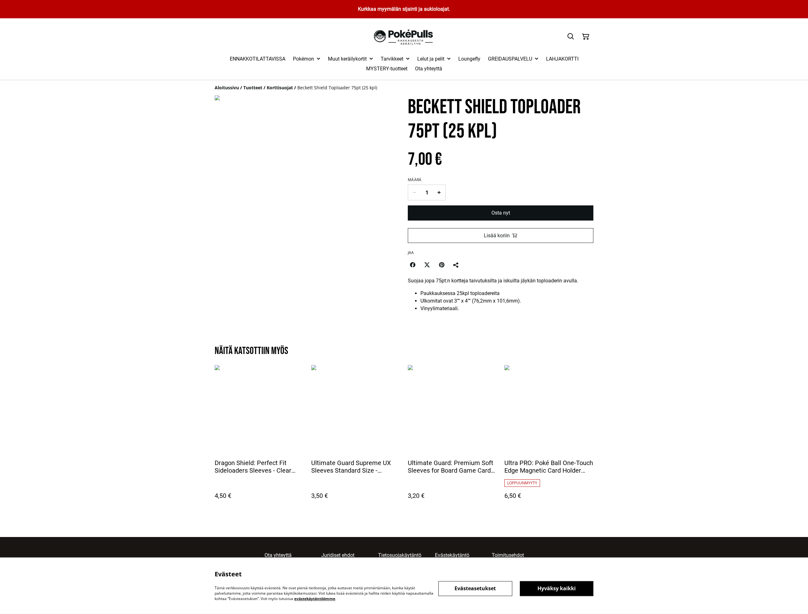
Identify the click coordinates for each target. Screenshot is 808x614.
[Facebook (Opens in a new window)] (412, 264)
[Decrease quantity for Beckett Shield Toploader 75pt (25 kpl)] (414, 192)
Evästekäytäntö (452, 555)
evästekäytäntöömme (314, 598)
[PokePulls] (404, 37)
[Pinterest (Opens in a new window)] (441, 264)
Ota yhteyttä (278, 555)
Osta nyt (500, 213)
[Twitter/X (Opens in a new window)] (427, 264)
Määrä (415, 180)
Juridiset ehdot (337, 555)
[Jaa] (456, 264)
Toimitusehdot (508, 555)
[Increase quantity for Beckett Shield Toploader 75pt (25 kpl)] (439, 192)
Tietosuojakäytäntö (399, 555)
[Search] (570, 37)
